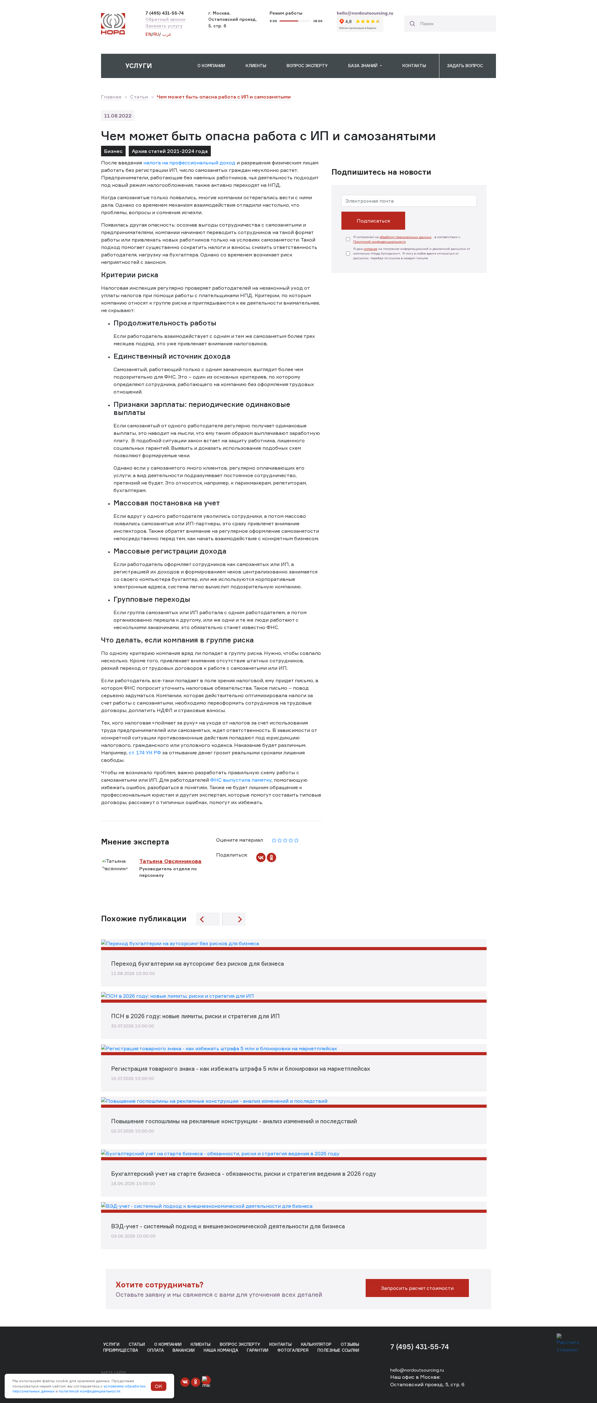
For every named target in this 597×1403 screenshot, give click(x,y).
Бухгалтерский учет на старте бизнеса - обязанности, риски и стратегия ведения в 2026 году (243, 1173)
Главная (111, 97)
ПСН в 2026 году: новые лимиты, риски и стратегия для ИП (195, 1016)
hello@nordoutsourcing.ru (417, 1370)
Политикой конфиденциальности (379, 241)
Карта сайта (113, 1372)
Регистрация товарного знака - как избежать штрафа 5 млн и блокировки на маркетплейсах (240, 1068)
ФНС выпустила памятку (240, 780)
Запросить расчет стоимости (417, 1288)
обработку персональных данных (406, 237)
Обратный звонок (166, 19)
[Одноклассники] (271, 857)
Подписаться (373, 221)
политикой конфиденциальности (89, 1391)
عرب (166, 34)
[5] (296, 840)
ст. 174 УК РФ (145, 752)
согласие (370, 249)
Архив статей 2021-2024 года (170, 151)
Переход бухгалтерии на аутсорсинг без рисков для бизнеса (197, 963)
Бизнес (113, 151)
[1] (274, 840)
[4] (291, 840)
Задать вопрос (465, 65)
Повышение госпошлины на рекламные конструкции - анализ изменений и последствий (234, 1121)
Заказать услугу (164, 25)
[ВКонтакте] (261, 857)
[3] (285, 840)
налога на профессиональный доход (189, 162)
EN (148, 34)
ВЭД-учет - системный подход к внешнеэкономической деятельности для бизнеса (228, 1226)
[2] (279, 840)
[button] (145, 66)
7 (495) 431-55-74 (419, 1346)
